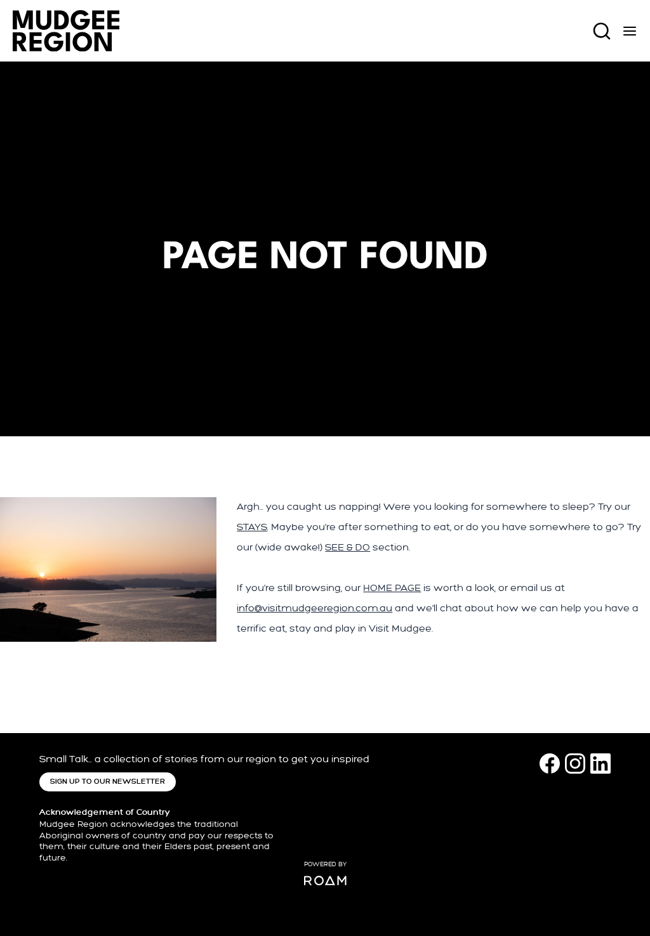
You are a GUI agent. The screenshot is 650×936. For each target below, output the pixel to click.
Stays (252, 527)
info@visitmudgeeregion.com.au (314, 608)
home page (392, 588)
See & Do (347, 548)
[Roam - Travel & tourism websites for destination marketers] (325, 880)
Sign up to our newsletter (107, 781)
